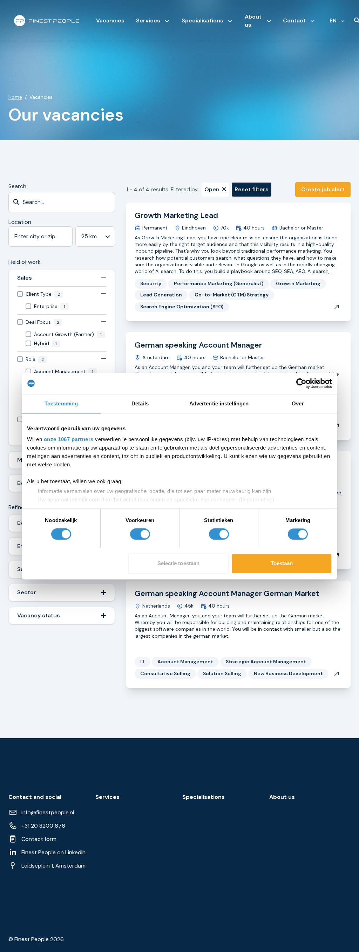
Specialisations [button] (203, 797)
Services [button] (107, 797)
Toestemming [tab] (61, 403)
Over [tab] (298, 403)
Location (19, 222)
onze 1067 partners (69, 439)
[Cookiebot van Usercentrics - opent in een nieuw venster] (301, 383)
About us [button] (282, 797)
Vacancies (110, 20)
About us (253, 20)
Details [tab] (140, 403)
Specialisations (202, 20)
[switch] (140, 534)
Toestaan (282, 563)
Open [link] (211, 189)
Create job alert (323, 189)
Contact (294, 20)
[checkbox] (61, 294)
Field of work (24, 262)
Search (17, 186)
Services (148, 20)
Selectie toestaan (178, 563)
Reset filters (252, 189)
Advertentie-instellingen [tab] (219, 403)
